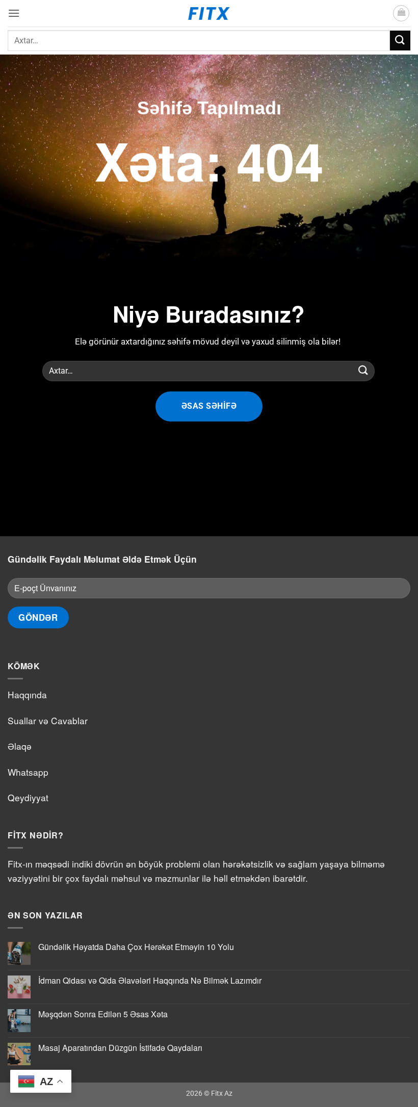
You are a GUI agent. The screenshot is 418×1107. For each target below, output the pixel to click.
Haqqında (27, 694)
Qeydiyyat (28, 797)
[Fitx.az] (209, 13)
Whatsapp (28, 772)
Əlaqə (20, 746)
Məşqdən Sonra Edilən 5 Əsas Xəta (103, 1014)
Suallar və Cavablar (48, 720)
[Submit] (400, 40)
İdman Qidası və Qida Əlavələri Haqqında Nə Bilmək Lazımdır (150, 980)
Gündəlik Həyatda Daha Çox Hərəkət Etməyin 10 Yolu (136, 947)
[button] (14, 13)
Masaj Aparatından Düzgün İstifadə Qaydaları (120, 1047)
